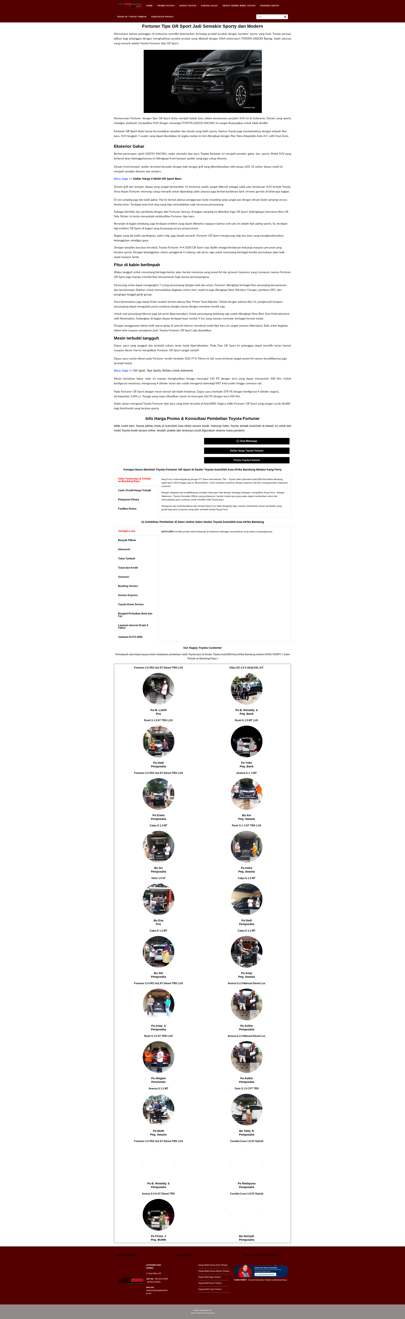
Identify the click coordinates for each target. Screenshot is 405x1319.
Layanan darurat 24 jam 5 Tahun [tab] (133, 626)
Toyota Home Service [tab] (131, 604)
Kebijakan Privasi (162, 17)
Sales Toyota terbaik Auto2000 (241, 425)
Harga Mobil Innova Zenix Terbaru (213, 1265)
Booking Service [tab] (128, 586)
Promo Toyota (165, 6)
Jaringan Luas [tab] (126, 531)
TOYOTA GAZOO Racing (256, 38)
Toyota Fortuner (210, 153)
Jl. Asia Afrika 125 (153, 1273)
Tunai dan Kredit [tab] (128, 567)
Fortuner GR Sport (125, 131)
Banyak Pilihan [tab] (127, 540)
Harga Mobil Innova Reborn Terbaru (213, 1271)
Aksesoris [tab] (124, 549)
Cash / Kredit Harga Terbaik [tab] (134, 490)
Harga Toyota (187, 6)
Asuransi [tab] (123, 577)
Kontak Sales (209, 6)
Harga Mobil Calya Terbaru (210, 1289)
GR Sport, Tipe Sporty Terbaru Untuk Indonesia (163, 370)
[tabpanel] (224, 495)
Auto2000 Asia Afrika (178, 425)
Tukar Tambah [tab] (126, 558)
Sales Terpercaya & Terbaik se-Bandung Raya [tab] (134, 480)
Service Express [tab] (128, 595)
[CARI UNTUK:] (272, 16)
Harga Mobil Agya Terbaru (209, 1277)
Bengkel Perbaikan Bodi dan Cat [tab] (135, 614)
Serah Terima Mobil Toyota (239, 6)
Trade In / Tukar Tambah (132, 17)
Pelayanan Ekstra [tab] (128, 499)
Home (149, 6)
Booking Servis (269, 6)
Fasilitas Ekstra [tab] (127, 508)
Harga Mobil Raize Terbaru (210, 1283)
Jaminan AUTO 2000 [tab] (130, 637)
